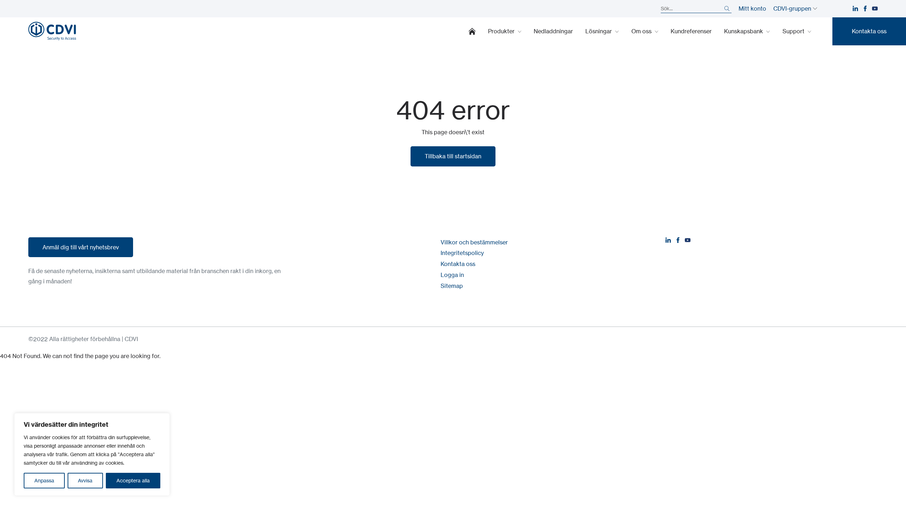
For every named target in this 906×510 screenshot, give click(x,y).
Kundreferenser (691, 31)
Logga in (452, 274)
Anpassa (44, 480)
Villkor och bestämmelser (474, 242)
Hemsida (472, 31)
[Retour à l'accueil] (52, 31)
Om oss (642, 31)
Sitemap (452, 285)
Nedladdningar (553, 31)
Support (794, 31)
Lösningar (599, 31)
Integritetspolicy (462, 252)
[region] (92, 454)
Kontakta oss (458, 263)
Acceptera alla (133, 480)
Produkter (502, 31)
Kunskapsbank (744, 31)
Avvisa (85, 480)
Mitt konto (752, 8)
